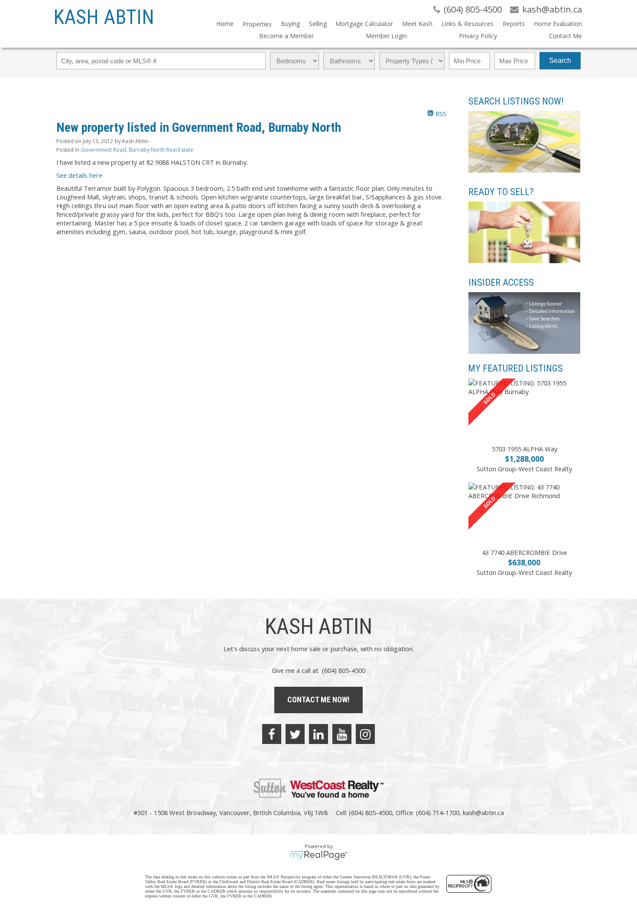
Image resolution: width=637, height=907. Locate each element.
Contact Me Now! (318, 699)
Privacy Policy (478, 36)
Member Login (386, 36)
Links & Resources (468, 24)
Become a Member (286, 36)
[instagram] (365, 734)
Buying (290, 24)
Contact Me (565, 36)
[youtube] (341, 734)
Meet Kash (417, 24)
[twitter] (295, 734)
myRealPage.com (318, 855)
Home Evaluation (558, 24)
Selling (318, 24)
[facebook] (271, 734)
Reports (514, 24)
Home (225, 24)
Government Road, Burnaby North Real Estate (137, 149)
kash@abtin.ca (483, 812)
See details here (79, 175)
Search (560, 60)
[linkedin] (318, 734)
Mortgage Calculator (364, 24)
